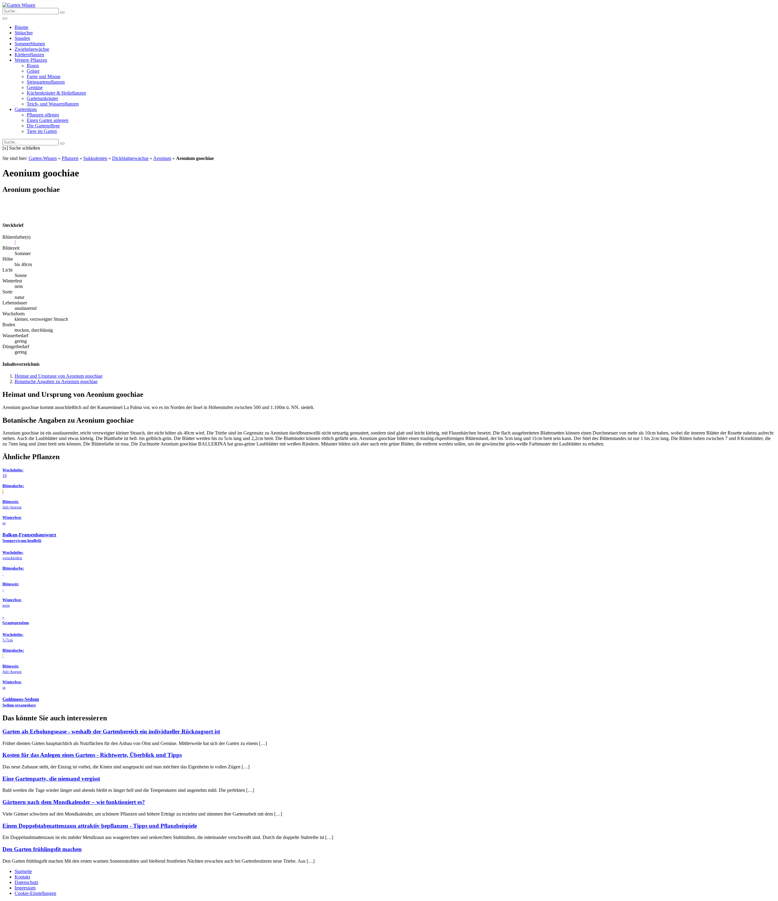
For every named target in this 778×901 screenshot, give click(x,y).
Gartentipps (26, 109)
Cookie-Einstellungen (35, 893)
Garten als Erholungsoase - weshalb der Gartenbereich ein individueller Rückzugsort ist (111, 731)
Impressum (25, 887)
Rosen (33, 65)
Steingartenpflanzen (46, 82)
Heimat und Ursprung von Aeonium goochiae (58, 376)
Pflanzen (70, 158)
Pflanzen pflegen (43, 114)
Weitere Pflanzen (31, 60)
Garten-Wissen (43, 158)
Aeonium (162, 158)
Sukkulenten (95, 158)
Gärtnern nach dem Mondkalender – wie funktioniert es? (73, 802)
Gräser (33, 71)
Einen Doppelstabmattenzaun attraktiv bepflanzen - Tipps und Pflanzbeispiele (99, 826)
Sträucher (24, 32)
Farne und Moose (43, 76)
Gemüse (35, 87)
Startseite (23, 871)
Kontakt (22, 876)
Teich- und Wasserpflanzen (53, 103)
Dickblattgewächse (130, 158)
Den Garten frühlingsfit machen (42, 849)
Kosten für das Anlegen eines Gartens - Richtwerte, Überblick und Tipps (92, 755)
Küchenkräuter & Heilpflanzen (56, 92)
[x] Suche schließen (21, 148)
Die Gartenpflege (43, 125)
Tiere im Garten (42, 131)
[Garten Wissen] (18, 5)
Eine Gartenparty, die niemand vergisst (51, 778)
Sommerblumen (30, 43)
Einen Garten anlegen (47, 120)
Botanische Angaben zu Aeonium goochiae (56, 381)
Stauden (22, 38)
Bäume (21, 27)
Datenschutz (26, 882)
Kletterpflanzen (29, 54)
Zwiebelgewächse (32, 49)
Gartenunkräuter (42, 98)
